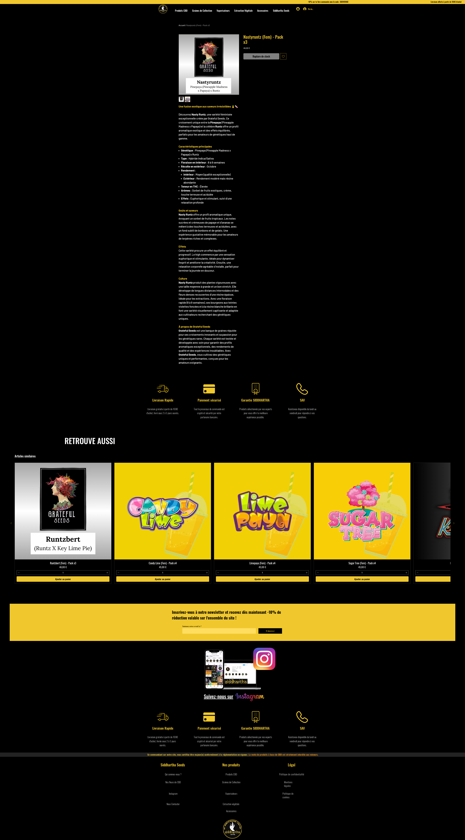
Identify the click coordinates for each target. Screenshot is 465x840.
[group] (232, 523)
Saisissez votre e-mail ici (191, 626)
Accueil (182, 25)
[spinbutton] (63, 572)
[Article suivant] (453, 523)
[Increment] (107, 572)
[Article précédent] (11, 523)
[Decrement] (18, 572)
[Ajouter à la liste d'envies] (283, 56)
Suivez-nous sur (218, 696)
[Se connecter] (304, 9)
